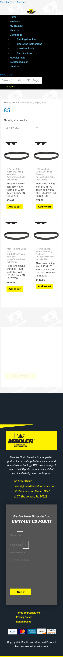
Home (13, 17)
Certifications (24, 53)
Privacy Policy (24, 617)
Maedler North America (13, 2)
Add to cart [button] (14, 206)
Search (11, 86)
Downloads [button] (16, 34)
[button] (35, 35)
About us (15, 30)
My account (16, 26)
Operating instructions (29, 44)
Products (15, 21)
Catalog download (27, 39)
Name (13, 535)
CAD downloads (25, 48)
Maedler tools (17, 57)
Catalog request (19, 62)
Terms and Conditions (28, 612)
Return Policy (23, 621)
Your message (17, 552)
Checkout (15, 66)
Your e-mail (16, 544)
